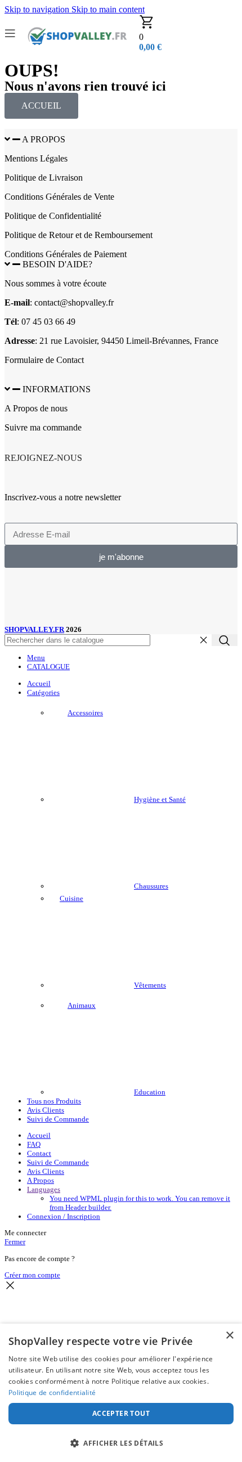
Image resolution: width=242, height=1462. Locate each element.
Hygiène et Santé (160, 799)
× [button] (229, 1335)
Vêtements (150, 985)
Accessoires (85, 712)
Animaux (82, 1005)
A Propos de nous (36, 408)
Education (149, 1092)
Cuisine (71, 898)
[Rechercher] (224, 640)
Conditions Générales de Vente (59, 196)
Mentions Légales (36, 158)
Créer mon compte (32, 1275)
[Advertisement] (89, 598)
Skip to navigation (38, 9)
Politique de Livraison (44, 177)
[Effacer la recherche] (203, 640)
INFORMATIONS (57, 389)
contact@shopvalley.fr (74, 302)
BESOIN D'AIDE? (57, 264)
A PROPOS (43, 139)
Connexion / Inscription (63, 1216)
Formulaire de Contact (44, 360)
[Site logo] (77, 54)
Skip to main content (108, 9)
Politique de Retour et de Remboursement (79, 235)
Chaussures (151, 886)
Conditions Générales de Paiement (66, 254)
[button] (121, 139)
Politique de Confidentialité (53, 216)
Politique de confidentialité (52, 1392)
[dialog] (121, 1393)
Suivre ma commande (43, 427)
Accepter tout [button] (121, 1413)
